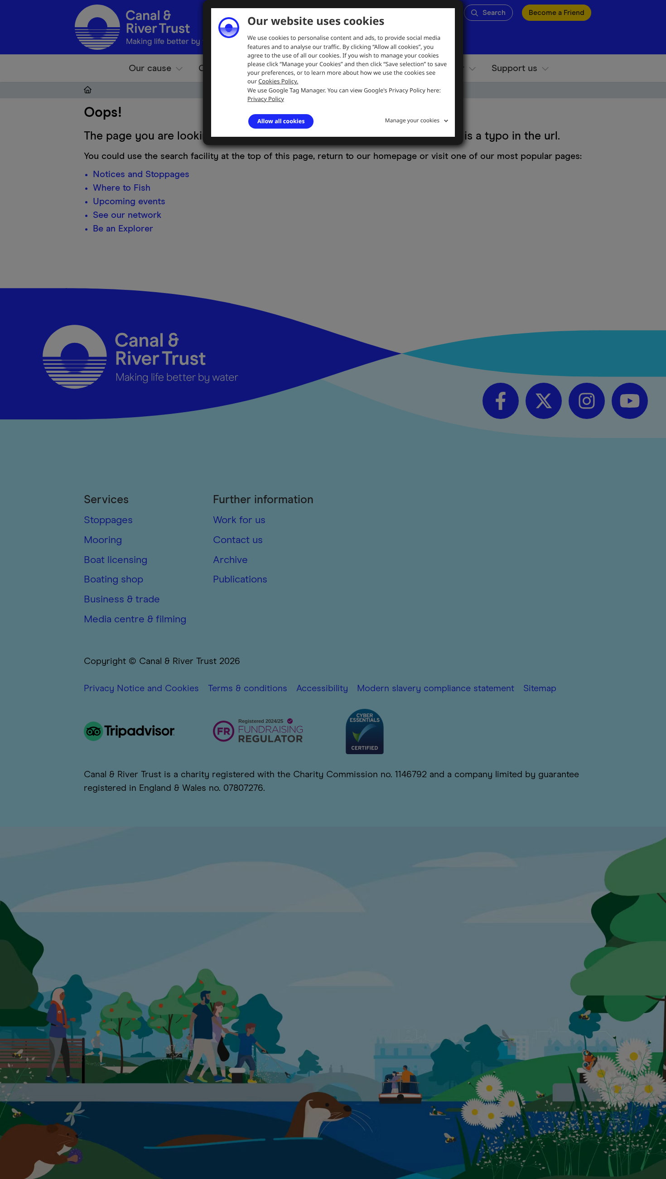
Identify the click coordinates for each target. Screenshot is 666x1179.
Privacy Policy (265, 99)
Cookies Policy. (278, 81)
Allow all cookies (280, 121)
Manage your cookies (412, 120)
